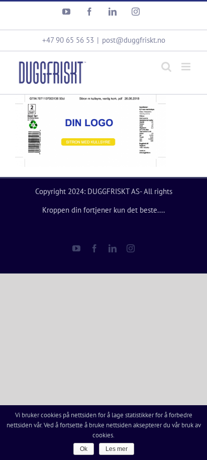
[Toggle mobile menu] (186, 66)
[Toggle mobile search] (166, 66)
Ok (83, 448)
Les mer (117, 448)
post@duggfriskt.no (133, 40)
